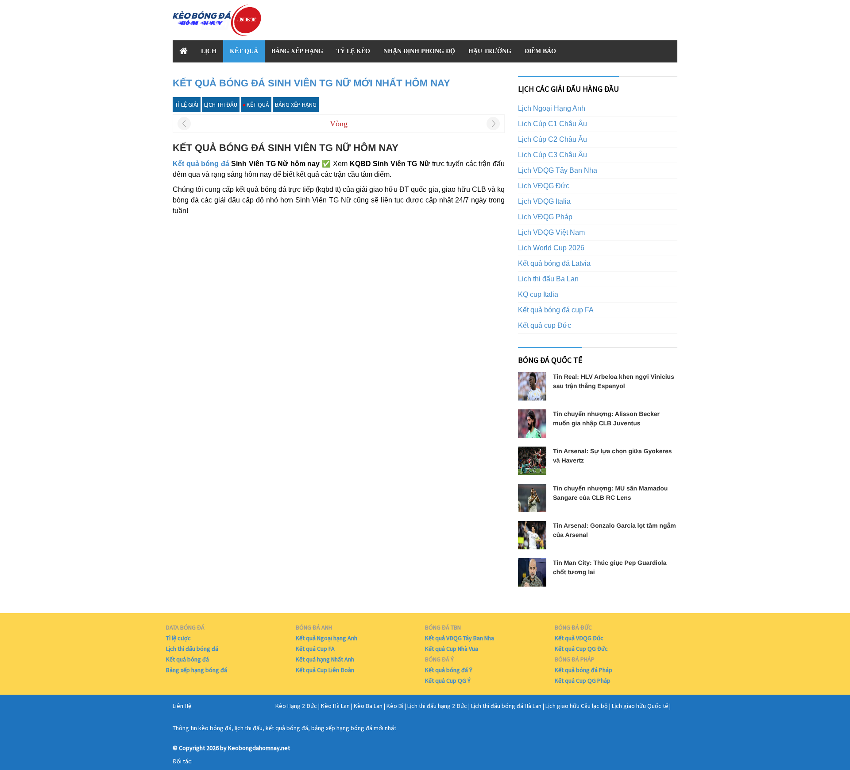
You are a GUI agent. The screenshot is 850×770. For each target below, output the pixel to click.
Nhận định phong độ (419, 51)
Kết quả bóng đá (201, 163)
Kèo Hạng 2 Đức (296, 706)
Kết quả (244, 51)
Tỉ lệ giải (186, 105)
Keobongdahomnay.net (259, 748)
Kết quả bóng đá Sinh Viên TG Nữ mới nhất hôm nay (311, 83)
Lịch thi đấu (220, 105)
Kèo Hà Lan (335, 706)
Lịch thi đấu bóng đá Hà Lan (506, 706)
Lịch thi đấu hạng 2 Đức (437, 706)
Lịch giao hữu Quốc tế (640, 706)
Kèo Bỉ (394, 706)
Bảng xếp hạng (297, 51)
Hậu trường (489, 51)
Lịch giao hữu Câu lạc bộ (576, 706)
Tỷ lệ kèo (353, 51)
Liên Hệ (182, 706)
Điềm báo (540, 51)
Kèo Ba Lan (368, 706)
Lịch (208, 51)
